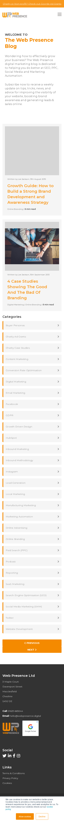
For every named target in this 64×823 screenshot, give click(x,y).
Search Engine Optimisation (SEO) (26, 595)
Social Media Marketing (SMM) (24, 606)
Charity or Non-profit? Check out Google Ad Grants (32, 3)
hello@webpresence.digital (25, 715)
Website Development (19, 629)
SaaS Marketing (15, 584)
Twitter (10, 617)
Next (31, 649)
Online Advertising (16, 527)
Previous (33, 643)
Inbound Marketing (17, 449)
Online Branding (15, 539)
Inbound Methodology (19, 460)
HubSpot (11, 437)
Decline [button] (42, 816)
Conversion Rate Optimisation (24, 370)
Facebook (12, 404)
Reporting (12, 572)
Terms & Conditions (13, 773)
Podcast (11, 561)
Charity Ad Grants (16, 336)
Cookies (7, 783)
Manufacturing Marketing (21, 505)
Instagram (12, 471)
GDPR (9, 415)
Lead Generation (16, 482)
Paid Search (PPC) (16, 550)
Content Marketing (17, 359)
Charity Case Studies (18, 347)
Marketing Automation (19, 516)
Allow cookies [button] (25, 816)
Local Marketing (15, 494)
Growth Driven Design (19, 426)
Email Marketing (15, 392)
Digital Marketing (16, 381)
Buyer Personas (15, 325)
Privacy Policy (10, 778)
